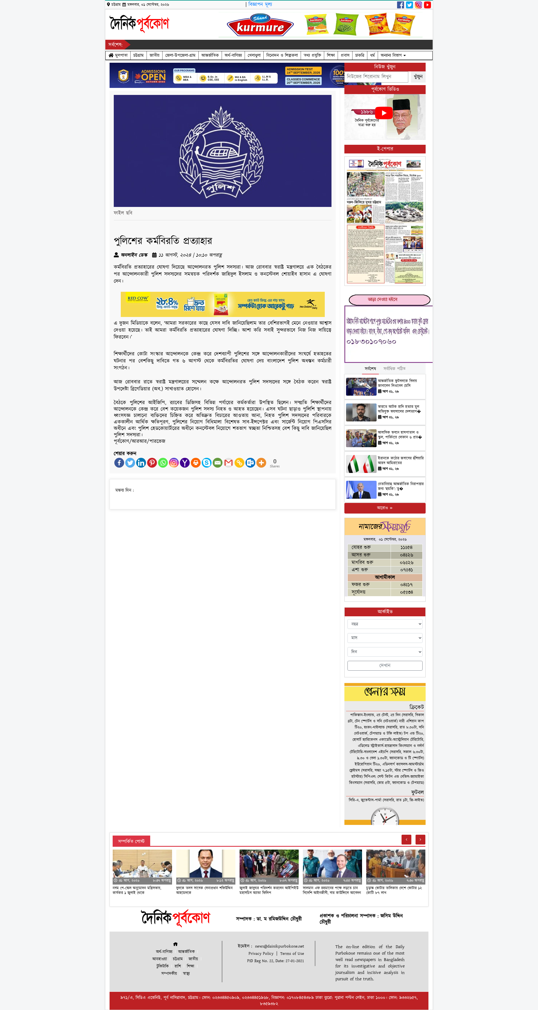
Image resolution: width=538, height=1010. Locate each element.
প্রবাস (345, 55)
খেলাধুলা (254, 55)
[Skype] (207, 463)
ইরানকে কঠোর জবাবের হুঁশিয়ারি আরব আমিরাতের (401, 461)
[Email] (217, 463)
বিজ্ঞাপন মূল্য (260, 4)
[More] (261, 463)
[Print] (196, 463)
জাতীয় (154, 55)
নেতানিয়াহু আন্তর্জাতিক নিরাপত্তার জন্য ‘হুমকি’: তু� (401, 486)
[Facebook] (119, 463)
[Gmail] (228, 463)
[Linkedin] (141, 463)
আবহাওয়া (159, 959)
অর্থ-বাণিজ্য (233, 55)
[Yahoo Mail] (185, 463)
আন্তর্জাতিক (210, 55)
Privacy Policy (261, 954)
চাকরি (359, 55)
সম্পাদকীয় (169, 974)
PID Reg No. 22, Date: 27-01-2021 (275, 961)
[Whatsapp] (163, 463)
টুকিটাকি (163, 966)
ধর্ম (372, 55)
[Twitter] (130, 463)
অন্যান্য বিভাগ (392, 55)
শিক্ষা (331, 55)
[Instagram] (174, 463)
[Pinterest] (152, 463)
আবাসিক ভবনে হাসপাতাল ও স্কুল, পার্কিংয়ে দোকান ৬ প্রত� (400, 435)
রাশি (178, 966)
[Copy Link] (239, 463)
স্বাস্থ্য (186, 974)
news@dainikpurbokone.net (279, 946)
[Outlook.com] (250, 463)
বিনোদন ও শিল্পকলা (282, 55)
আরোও (383, 508)
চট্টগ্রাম (138, 55)
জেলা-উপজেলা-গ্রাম (180, 55)
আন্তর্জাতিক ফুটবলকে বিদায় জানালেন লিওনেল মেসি (397, 383)
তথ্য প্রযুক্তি (312, 55)
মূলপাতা (120, 55)
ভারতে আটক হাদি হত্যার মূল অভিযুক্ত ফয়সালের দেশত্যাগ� (399, 409)
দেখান (385, 665)
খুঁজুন (418, 76)
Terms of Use (292, 954)
